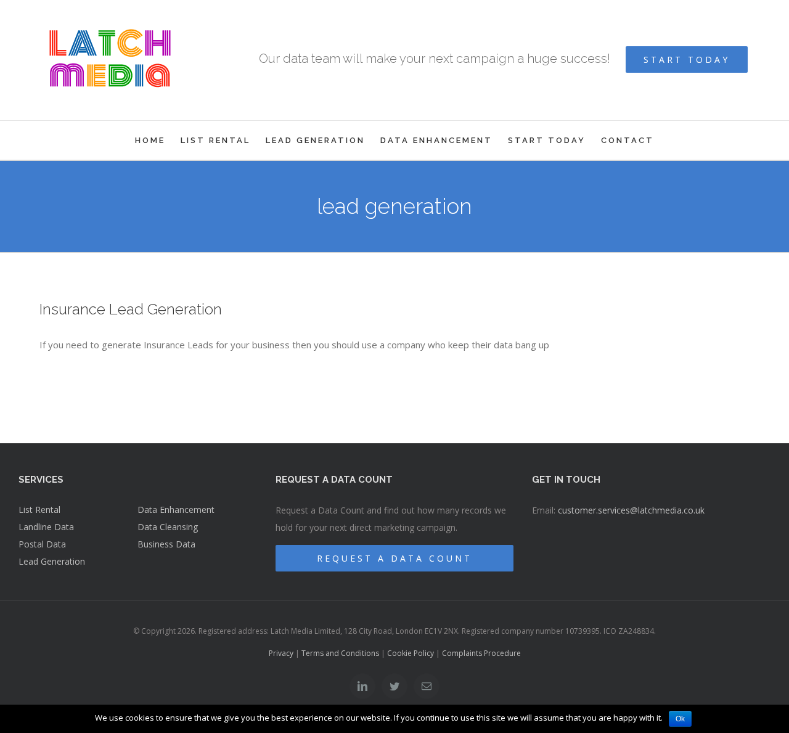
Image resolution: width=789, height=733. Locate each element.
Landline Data (46, 527)
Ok (680, 719)
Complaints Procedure (481, 653)
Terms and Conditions (340, 653)
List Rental (39, 509)
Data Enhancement (176, 509)
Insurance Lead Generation (130, 309)
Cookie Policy (410, 653)
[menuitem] (158, 140)
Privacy (281, 653)
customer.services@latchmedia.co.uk (631, 510)
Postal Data (42, 544)
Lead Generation (51, 561)
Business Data (166, 544)
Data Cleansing (167, 527)
